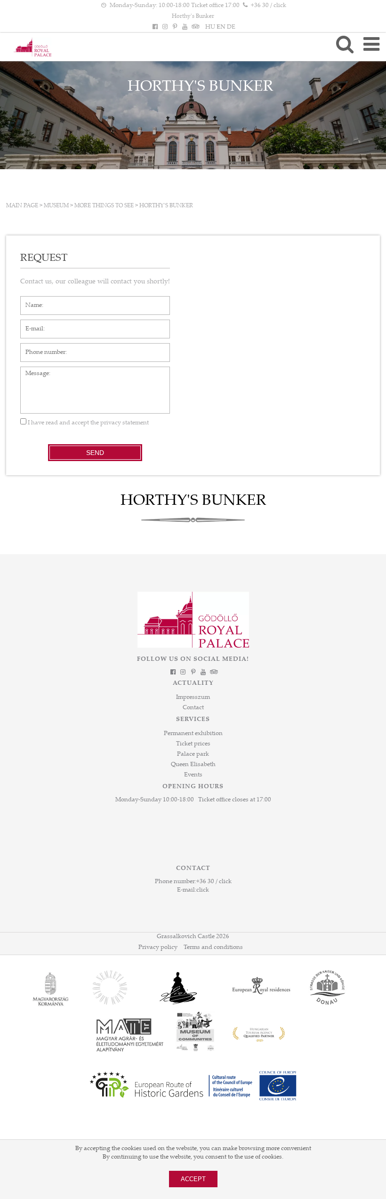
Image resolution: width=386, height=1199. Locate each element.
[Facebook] (155, 27)
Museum (56, 206)
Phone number (41, 348)
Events (193, 775)
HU (210, 27)
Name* (30, 301)
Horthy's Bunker (193, 16)
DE (231, 27)
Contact (193, 708)
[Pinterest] (174, 27)
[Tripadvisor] (195, 27)
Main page (22, 206)
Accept (193, 1179)
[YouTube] (185, 27)
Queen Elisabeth (193, 764)
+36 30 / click (268, 5)
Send (95, 452)
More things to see (104, 206)
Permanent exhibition (193, 733)
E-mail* (31, 324)
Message (32, 371)
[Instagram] (165, 27)
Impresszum (193, 697)
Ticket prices (193, 744)
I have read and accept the (87, 423)
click (202, 890)
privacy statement (124, 423)
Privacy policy (157, 947)
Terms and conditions (213, 947)
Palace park (193, 754)
